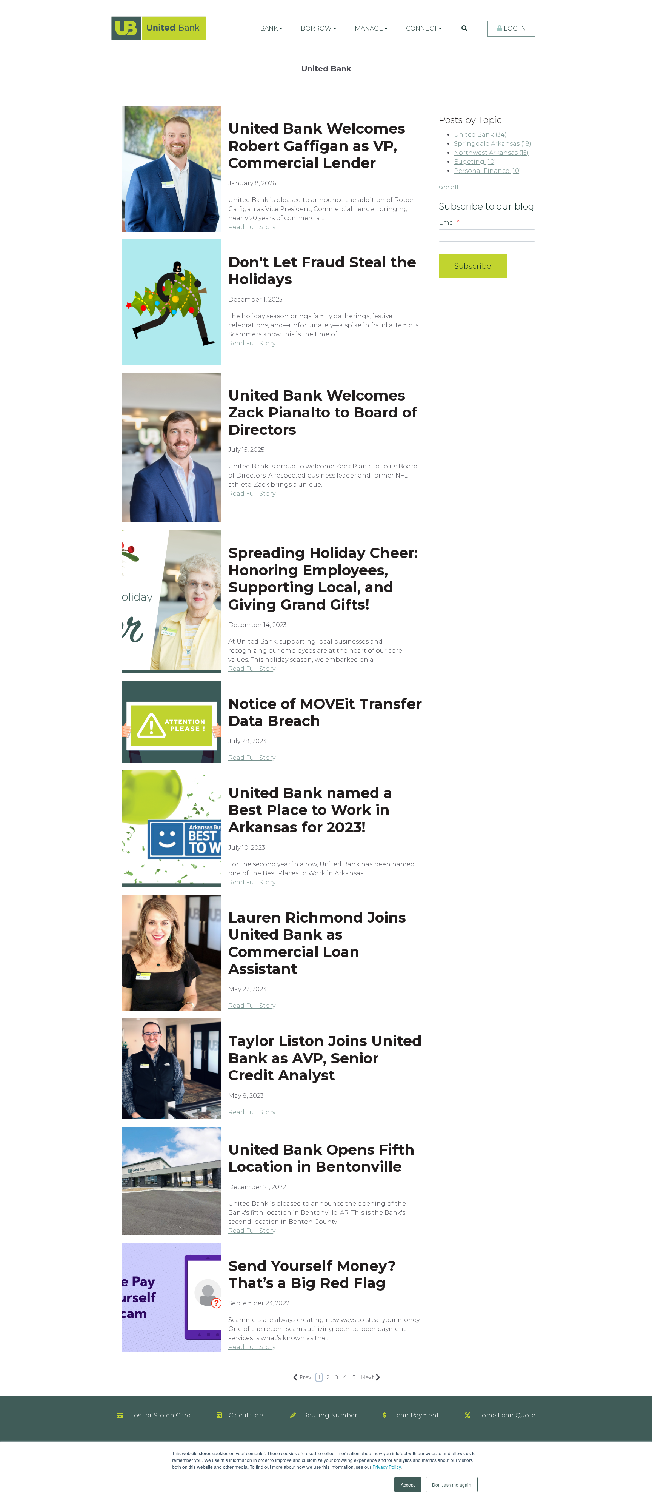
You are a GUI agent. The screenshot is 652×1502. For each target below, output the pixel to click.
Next (367, 1377)
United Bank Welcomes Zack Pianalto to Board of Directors (322, 413)
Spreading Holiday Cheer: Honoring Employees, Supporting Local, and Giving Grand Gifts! (323, 578)
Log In (514, 28)
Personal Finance (487, 170)
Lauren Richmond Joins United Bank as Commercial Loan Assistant (317, 943)
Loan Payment (416, 1415)
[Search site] (464, 28)
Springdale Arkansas (492, 143)
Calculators (246, 1415)
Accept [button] (408, 1484)
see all (448, 187)
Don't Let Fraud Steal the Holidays (322, 270)
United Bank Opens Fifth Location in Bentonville (321, 1158)
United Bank (480, 134)
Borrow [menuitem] (316, 28)
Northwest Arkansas (491, 152)
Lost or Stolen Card (160, 1415)
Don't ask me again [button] (451, 1484)
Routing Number (330, 1415)
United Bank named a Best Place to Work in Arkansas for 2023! (310, 810)
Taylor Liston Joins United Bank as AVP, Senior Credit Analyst (325, 1058)
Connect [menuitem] (421, 28)
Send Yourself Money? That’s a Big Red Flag (312, 1274)
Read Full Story (251, 227)
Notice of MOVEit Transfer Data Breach (325, 712)
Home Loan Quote (506, 1415)
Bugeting (475, 161)
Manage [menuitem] (369, 28)
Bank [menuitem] (269, 28)
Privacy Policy (386, 1466)
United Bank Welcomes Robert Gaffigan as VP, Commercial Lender (316, 146)
